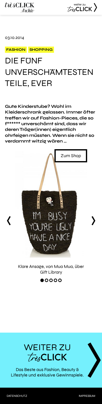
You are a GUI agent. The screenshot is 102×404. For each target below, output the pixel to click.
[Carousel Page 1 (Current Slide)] (42, 280)
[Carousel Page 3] (51, 280)
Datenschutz (17, 396)
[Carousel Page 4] (55, 280)
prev (8, 220)
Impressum (87, 396)
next (93, 220)
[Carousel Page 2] (46, 280)
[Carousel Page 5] (60, 280)
